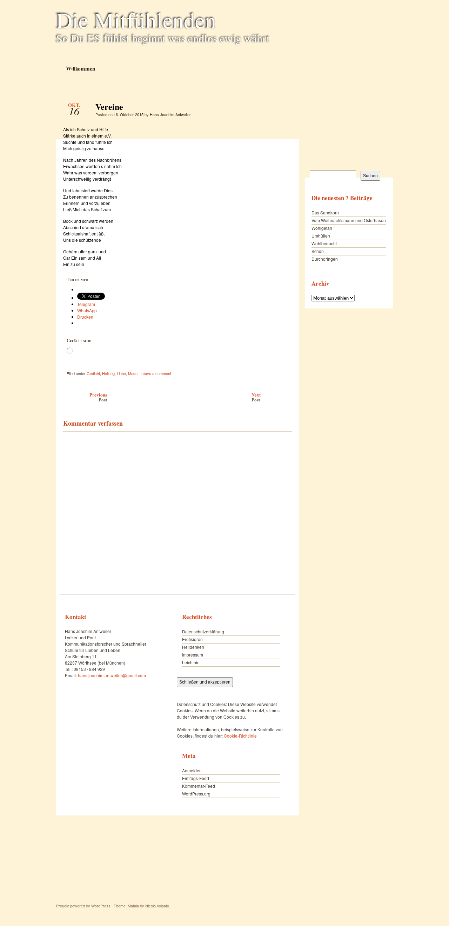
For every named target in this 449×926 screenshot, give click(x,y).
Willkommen (80, 68)
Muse (133, 373)
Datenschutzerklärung (203, 631)
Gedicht (93, 373)
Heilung (108, 373)
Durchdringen (324, 259)
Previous (98, 397)
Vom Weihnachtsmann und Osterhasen (348, 220)
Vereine (280, 108)
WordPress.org (196, 794)
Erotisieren (192, 639)
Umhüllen (320, 236)
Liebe (121, 373)
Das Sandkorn (325, 212)
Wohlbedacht (324, 243)
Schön (317, 251)
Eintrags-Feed (195, 778)
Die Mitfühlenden (136, 20)
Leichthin (191, 662)
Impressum (192, 655)
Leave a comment (156, 373)
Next (256, 397)
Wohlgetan (321, 228)
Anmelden (192, 770)
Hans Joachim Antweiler (170, 114)
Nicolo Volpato (157, 905)
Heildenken (193, 647)
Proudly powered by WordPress (83, 905)
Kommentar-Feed (198, 786)
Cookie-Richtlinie (240, 736)
